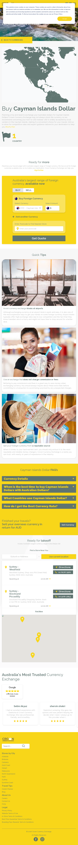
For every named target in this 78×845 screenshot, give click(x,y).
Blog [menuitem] (3, 792)
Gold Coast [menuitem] (6, 765)
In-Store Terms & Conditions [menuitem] (12, 816)
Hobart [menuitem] (4, 768)
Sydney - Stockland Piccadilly (15, 594)
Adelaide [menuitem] (5, 756)
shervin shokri (57, 706)
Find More (39, 611)
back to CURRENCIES (13, 40)
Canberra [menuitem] (5, 762)
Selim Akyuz (20, 706)
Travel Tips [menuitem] (7, 786)
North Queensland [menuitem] (8, 774)
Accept (64, 19)
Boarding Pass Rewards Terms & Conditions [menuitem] (18, 822)
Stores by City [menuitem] (8, 753)
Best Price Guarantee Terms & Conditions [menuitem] (17, 819)
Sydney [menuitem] (4, 780)
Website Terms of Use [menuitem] (10, 813)
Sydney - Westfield (14, 568)
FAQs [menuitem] (4, 804)
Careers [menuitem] (4, 798)
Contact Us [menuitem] (6, 801)
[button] (39, 635)
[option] (20, 713)
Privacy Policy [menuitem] (7, 810)
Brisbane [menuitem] (5, 759)
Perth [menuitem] (4, 777)
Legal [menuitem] (4, 807)
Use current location (58, 556)
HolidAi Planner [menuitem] (7, 789)
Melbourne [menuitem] (6, 771)
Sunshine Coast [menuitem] (7, 782)
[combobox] (15, 746)
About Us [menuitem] (6, 795)
